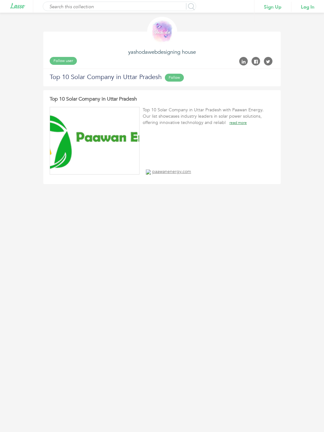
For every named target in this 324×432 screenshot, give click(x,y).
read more (238, 122)
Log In (308, 7)
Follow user (63, 60)
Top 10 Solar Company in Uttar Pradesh (93, 99)
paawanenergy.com (171, 172)
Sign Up (273, 7)
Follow (174, 77)
